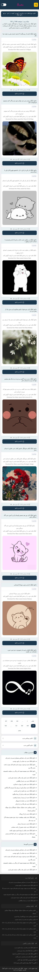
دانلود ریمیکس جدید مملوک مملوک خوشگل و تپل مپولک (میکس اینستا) (20, 809)
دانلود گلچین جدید (28, 745)
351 (16, 725)
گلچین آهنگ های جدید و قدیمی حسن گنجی (25, 956)
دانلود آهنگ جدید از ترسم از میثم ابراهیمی (24, 797)
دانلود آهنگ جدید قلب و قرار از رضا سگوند (24, 794)
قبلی (32, 721)
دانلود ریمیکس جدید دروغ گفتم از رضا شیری (25, 916)
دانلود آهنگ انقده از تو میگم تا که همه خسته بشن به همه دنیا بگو (20, 34)
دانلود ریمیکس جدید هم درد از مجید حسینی (25, 919)
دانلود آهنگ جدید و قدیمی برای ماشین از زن (25, 947)
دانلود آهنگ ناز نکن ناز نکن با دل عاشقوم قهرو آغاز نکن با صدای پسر (20, 171)
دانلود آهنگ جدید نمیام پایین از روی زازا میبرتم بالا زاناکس (20, 787)
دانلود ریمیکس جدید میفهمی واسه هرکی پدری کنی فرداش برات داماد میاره (19, 924)
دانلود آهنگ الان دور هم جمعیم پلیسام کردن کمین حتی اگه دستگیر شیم (20, 516)
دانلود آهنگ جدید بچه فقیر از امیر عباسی (24, 791)
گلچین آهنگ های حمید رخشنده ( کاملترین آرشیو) (24, 953)
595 (6, 725)
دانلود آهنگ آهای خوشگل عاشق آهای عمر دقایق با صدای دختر (20, 449)
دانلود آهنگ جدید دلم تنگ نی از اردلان (25, 804)
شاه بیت (34, 39)
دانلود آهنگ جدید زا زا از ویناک (27, 814)
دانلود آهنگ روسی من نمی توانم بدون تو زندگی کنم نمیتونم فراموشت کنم (20, 101)
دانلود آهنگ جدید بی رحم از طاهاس (26, 781)
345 (17, 721)
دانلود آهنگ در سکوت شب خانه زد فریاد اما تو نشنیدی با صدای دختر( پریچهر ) (21, 240)
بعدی (19, 730)
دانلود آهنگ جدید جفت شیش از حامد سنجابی (23, 827)
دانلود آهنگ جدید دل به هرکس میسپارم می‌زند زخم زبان (20, 758)
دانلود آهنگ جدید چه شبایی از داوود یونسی (24, 761)
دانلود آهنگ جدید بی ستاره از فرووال (25, 801)
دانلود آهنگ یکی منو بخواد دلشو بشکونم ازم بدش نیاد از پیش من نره (21, 310)
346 (12, 721)
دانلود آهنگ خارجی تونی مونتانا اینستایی (25, 585)
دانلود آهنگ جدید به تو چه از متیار (26, 824)
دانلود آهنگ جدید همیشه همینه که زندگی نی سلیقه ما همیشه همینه (19, 773)
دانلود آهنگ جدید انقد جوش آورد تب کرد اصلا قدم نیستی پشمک (20, 835)
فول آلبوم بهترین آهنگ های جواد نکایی (26, 960)
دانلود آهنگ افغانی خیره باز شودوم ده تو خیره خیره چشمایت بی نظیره (22, 650)
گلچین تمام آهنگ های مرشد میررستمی (26, 950)
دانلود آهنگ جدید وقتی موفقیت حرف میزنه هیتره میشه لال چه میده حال (19, 819)
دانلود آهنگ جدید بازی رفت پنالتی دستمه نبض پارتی (21, 777)
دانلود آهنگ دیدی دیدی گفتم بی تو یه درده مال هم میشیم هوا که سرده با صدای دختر (20, 379)
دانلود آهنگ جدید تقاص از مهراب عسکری (24, 784)
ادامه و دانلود (18, 93)
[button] (36, 5)
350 (22, 725)
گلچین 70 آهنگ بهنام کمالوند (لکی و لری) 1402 (25, 963)
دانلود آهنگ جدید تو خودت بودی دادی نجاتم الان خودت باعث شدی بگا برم (19, 766)
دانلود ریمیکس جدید (27, 738)
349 (28, 725)
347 (6, 721)
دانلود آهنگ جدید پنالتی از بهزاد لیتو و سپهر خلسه (22, 830)
